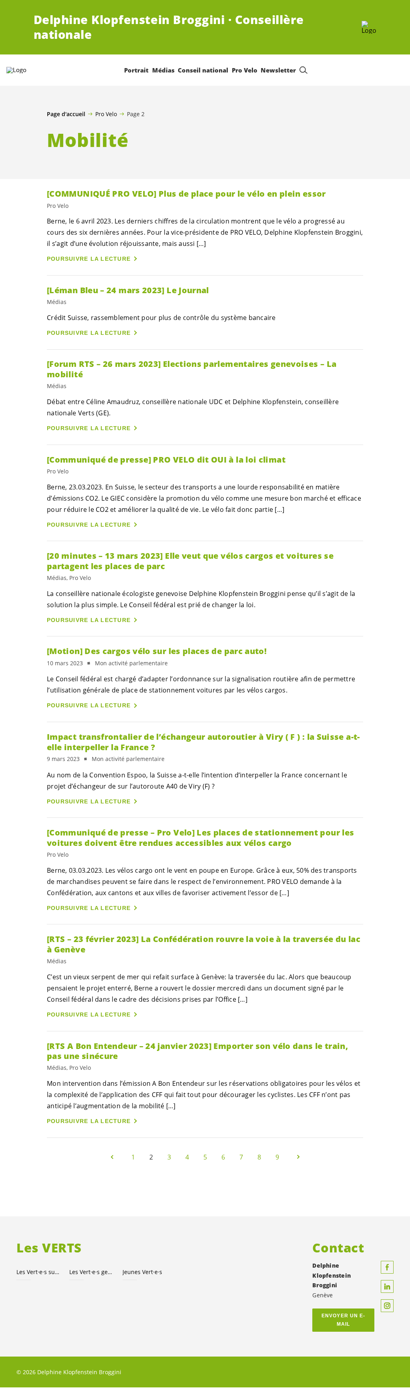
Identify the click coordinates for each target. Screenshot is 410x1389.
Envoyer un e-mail (343, 1320)
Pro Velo (106, 114)
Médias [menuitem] (163, 70)
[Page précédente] (112, 1157)
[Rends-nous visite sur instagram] (387, 1305)
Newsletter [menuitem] (278, 70)
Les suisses (38, 1272)
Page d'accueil (66, 114)
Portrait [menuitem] (136, 70)
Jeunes (142, 1272)
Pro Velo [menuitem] (244, 70)
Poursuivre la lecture (89, 259)
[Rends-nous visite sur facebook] (387, 1267)
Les (91, 1272)
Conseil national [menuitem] (203, 70)
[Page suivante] (298, 1157)
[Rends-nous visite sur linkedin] (387, 1286)
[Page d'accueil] (369, 27)
